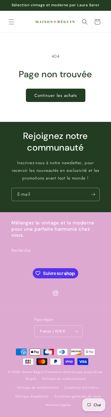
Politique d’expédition (32, 396)
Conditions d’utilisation (82, 387)
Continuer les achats (55, 95)
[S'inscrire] (93, 194)
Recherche (20, 250)
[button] (11, 22)
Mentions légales (58, 405)
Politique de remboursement (64, 378)
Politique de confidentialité (38, 387)
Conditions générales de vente (78, 396)
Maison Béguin (33, 372)
